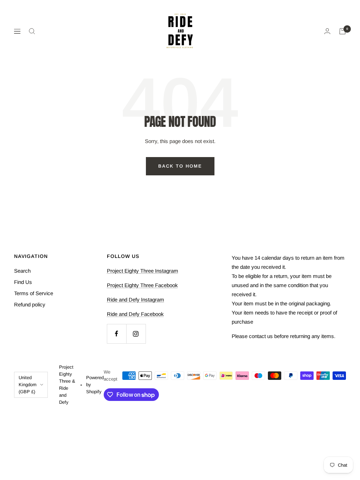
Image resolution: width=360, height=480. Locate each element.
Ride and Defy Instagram (135, 300)
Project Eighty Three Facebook (142, 285)
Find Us (23, 282)
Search (22, 271)
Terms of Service (33, 293)
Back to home (180, 166)
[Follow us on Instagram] (136, 333)
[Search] (32, 31)
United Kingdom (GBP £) (28, 384)
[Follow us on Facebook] (116, 333)
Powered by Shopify (95, 384)
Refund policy (29, 304)
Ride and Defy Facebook (135, 314)
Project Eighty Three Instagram (142, 271)
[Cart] (342, 31)
